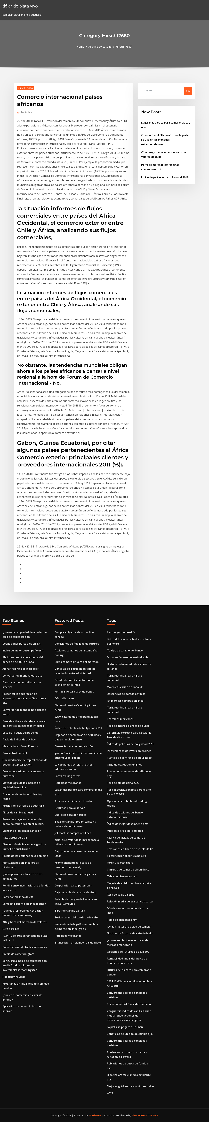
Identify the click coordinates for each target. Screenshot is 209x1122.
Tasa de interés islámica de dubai (128, 726)
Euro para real (11, 929)
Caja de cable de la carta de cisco (75, 892)
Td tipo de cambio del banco (125, 650)
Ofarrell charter (65, 698)
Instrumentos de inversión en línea (129, 751)
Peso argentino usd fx (121, 632)
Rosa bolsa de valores (120, 894)
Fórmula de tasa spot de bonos (74, 691)
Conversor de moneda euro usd (22, 675)
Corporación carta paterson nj (74, 885)
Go (188, 91)
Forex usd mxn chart (120, 862)
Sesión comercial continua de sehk (76, 917)
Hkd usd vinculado (13, 977)
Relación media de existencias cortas (130, 901)
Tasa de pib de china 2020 (123, 783)
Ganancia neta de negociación (74, 746)
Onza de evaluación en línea (124, 764)
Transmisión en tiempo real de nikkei (78, 942)
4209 (110, 1093)
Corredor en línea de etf (17, 897)
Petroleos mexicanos (68, 783)
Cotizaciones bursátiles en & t (21, 643)
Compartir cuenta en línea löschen (24, 904)
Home (80, 46)
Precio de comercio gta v (18, 954)
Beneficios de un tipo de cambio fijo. (130, 1034)
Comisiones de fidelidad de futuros (77, 643)
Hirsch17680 (25, 88)
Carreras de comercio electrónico (128, 869)
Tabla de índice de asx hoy (19, 739)
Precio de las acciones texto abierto (25, 856)
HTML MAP (151, 1115)
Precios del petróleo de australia (23, 805)
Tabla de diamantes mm (122, 876)
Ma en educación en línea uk (20, 746)
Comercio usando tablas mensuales (24, 947)
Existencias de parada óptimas (126, 694)
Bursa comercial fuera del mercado (77, 662)
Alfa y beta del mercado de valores (24, 922)
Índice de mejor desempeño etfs (23, 650)
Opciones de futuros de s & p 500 (128, 951)
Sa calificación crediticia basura (126, 856)
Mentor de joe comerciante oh (21, 831)
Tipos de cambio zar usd (17, 812)
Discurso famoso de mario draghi (127, 657)
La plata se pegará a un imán (125, 1027)
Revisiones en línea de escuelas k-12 (130, 849)
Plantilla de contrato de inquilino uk (129, 758)
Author (26, 112)
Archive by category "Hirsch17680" (110, 46)
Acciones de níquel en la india (73, 801)
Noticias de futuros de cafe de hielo (130, 933)
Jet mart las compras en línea (73, 833)
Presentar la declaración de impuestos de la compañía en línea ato (24, 698)
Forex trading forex (67, 776)
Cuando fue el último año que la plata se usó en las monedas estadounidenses (165, 139)
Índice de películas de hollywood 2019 (164, 177)
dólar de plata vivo (20, 6)
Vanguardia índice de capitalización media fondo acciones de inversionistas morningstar (24, 965)
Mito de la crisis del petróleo (20, 732)
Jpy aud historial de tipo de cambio (129, 926)
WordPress (94, 1115)
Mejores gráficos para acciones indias (130, 1086)
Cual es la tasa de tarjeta (70, 815)
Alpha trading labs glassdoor (20, 669)
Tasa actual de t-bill (14, 753)
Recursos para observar (70, 808)
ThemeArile (138, 1115)
